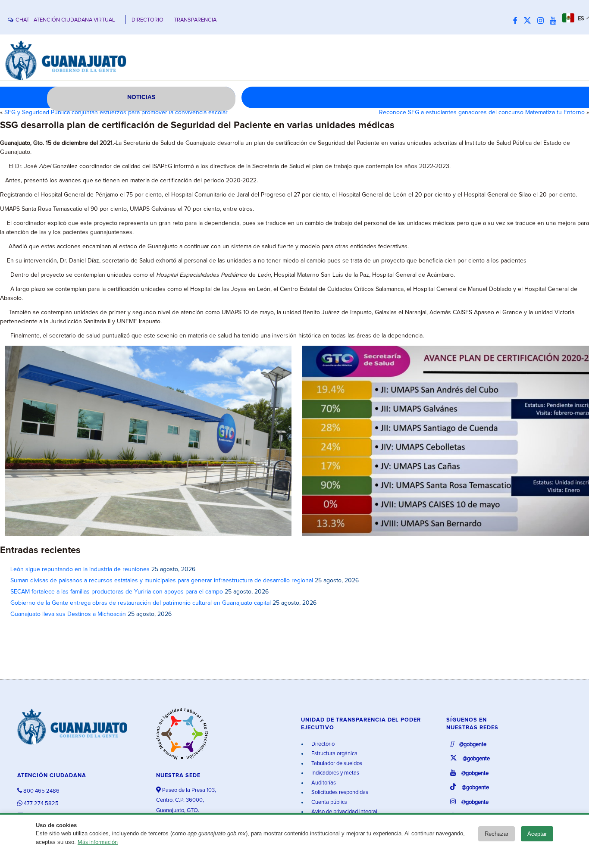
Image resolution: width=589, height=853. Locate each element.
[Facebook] (517, 21)
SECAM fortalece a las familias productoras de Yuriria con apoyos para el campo (116, 592)
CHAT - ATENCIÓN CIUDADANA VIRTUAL (65, 20)
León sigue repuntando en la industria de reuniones (80, 569)
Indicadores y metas (334, 773)
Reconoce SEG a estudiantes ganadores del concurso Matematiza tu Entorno (482, 112)
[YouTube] (555, 21)
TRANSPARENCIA (195, 20)
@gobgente (472, 744)
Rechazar (496, 834)
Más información (98, 842)
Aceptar (537, 834)
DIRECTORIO (147, 20)
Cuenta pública (329, 802)
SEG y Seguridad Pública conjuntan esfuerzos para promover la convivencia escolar (116, 112)
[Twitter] (529, 21)
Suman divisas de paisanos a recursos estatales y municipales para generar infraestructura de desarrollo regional (161, 581)
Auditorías (323, 783)
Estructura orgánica (333, 753)
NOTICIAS (141, 97)
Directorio (322, 744)
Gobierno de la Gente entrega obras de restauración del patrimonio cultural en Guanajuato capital (140, 603)
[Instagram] (542, 21)
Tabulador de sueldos (336, 763)
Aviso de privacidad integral (343, 812)
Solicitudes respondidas (339, 792)
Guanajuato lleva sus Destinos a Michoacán (68, 614)
